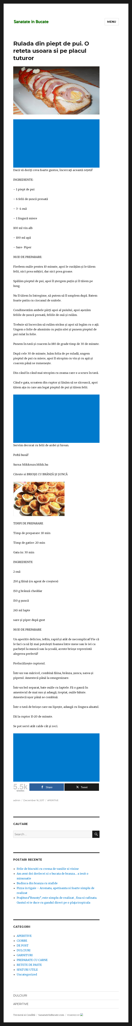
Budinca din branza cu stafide (37, 883)
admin (16, 800)
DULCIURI (23, 950)
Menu (111, 21)
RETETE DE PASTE (29, 965)
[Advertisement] (57, 144)
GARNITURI (25, 955)
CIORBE (22, 940)
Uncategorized (27, 974)
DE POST (23, 945)
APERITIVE (52, 800)
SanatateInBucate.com (51, 1015)
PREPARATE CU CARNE (32, 960)
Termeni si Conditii (24, 1015)
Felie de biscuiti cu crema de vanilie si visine (48, 868)
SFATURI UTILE (27, 969)
